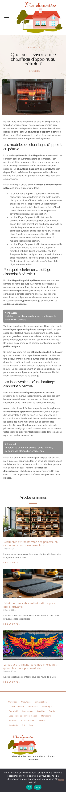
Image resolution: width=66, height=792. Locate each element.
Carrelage (12, 702)
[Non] (61, 780)
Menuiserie (46, 716)
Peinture (12, 720)
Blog (31, 725)
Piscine (41, 720)
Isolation (41, 711)
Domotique (47, 706)
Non (38, 787)
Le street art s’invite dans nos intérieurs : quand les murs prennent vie (30, 666)
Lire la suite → (12, 563)
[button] (6, 17)
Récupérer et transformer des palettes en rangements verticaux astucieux (30, 543)
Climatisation (41, 702)
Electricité (13, 711)
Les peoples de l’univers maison (23, 716)
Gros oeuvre (27, 711)
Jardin (52, 711)
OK (29, 787)
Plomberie (13, 725)
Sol (23, 725)
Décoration (33, 706)
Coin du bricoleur (16, 706)
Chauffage (33, 47)
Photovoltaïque (27, 720)
